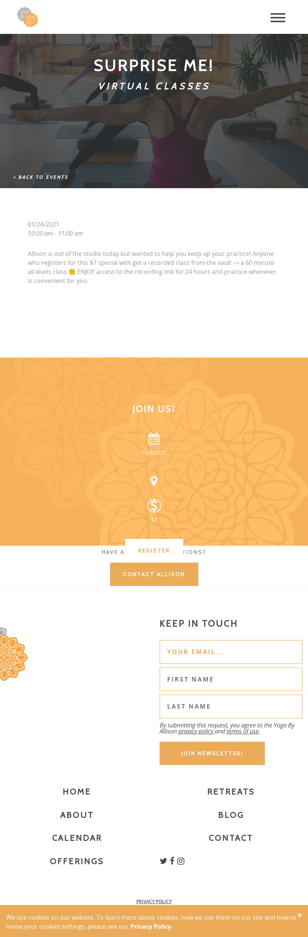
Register (154, 550)
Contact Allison (154, 574)
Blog (231, 815)
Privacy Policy (154, 901)
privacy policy (196, 731)
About (77, 815)
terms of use (242, 731)
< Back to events (40, 177)
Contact (231, 838)
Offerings (77, 861)
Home (77, 791)
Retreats (231, 791)
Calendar (77, 838)
